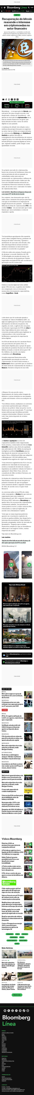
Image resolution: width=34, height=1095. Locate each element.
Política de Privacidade (7, 1079)
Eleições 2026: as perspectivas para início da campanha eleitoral (11, 845)
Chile (3, 1041)
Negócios (4, 1058)
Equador (4, 1044)
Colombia (4, 1038)
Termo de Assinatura (6, 1078)
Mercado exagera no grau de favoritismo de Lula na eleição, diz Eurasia (12, 696)
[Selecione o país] (4, 7)
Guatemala (4, 1051)
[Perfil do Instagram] (16, 1010)
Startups (4, 1063)
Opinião (3, 1068)
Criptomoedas (14, 937)
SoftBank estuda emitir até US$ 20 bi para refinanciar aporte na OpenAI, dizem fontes (11, 728)
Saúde (3, 1069)
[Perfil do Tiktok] (24, 1010)
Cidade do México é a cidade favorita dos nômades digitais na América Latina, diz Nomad (16, 646)
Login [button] (32, 7)
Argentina (4, 1037)
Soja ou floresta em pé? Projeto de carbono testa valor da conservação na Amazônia (12, 897)
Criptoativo (24, 934)
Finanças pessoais (6, 1066)
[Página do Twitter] (9, 1010)
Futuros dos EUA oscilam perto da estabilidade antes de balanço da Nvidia (12, 797)
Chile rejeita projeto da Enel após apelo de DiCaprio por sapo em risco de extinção (11, 890)
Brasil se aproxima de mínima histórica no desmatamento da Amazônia (12, 918)
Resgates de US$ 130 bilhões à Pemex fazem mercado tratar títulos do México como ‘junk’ (12, 811)
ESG (3, 1065)
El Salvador (4, 1049)
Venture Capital (23, 940)
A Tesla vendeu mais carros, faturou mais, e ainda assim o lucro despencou (12, 868)
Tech (3, 1062)
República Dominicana (7, 1052)
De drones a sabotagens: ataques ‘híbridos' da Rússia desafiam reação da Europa (11, 757)
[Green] (17, 883)
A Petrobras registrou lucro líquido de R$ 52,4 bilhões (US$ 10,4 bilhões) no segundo (12, 852)
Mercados (4, 1059)
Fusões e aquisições (12, 940)
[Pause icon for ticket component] (2, 11)
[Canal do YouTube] (12, 1010)
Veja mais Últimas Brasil (17, 585)
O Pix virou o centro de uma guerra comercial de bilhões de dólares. (12, 875)
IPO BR (17, 943)
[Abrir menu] (2, 7)
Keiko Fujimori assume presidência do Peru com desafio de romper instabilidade (10, 860)
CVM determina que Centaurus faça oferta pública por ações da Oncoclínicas (24, 987)
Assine (3, 1076)
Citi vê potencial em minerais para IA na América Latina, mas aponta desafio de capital (12, 738)
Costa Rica (4, 1048)
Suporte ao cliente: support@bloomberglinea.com (13, 1089)
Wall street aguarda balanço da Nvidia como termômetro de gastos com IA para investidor (12, 777)
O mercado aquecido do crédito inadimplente (10, 790)
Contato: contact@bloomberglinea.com (11, 1088)
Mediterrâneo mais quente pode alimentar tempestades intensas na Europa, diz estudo (12, 904)
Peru (3, 1042)
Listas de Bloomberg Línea (8, 1061)
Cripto (17, 15)
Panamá (3, 1045)
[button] (3, 99)
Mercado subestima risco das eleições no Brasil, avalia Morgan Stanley (12, 747)
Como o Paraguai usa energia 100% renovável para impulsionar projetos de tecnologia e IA (12, 926)
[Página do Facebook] (5, 1010)
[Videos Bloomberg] (17, 839)
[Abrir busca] (29, 7)
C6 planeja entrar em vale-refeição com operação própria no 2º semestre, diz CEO (12, 704)
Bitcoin (21, 937)
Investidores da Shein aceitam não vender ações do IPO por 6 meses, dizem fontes (12, 766)
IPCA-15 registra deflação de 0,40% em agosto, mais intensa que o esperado (16, 604)
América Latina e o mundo (8, 1032)
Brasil (3, 1034)
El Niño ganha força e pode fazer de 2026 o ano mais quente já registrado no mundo (12, 911)
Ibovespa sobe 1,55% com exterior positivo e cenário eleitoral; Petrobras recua (11, 804)
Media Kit (4, 1081)
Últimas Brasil (10, 934)
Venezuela (4, 1039)
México (3, 1035)
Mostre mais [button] (17, 995)
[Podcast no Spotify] (27, 1010)
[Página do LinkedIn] (20, 1010)
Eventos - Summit (6, 1087)
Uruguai (3, 1046)
